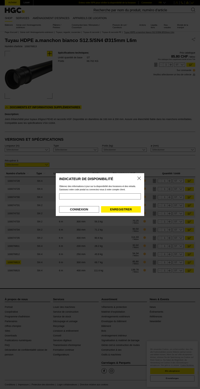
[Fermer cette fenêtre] (139, 179)
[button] (79, 209)
